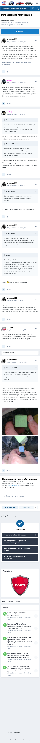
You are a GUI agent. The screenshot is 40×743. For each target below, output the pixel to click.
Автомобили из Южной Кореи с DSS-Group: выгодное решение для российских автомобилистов (19, 669)
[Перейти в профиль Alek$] (4, 113)
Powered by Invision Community (20, 740)
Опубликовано (17, 42)
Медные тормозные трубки (11, 601)
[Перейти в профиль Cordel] (4, 81)
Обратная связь (14, 732)
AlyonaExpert (11, 617)
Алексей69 (10, 20)
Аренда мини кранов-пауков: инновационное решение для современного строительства (18, 655)
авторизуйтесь (13, 485)
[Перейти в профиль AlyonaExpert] (5, 614)
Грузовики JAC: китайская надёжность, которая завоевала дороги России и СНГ (19, 626)
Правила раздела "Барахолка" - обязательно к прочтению (15, 542)
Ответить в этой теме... (15, 496)
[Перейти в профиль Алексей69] (4, 40)
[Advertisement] (20, 703)
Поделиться (10, 507)
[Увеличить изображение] (8, 282)
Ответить (20, 31)
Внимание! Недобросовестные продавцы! (15, 557)
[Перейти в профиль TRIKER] (4, 329)
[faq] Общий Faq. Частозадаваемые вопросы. (17, 549)
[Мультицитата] (3, 71)
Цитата (9, 72)
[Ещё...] (36, 40)
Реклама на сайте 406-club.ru (15, 535)
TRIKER (10, 327)
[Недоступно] (20, 421)
